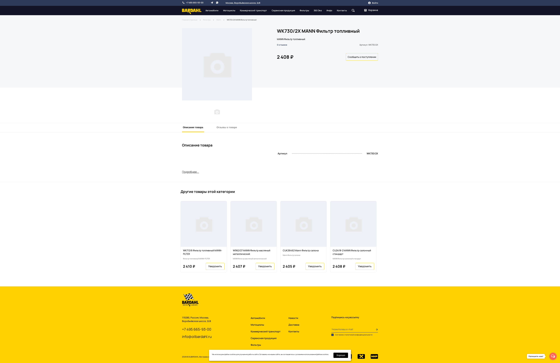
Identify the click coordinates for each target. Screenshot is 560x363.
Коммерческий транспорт (253, 10)
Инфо (329, 10)
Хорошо (341, 355)
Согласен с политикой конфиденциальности (353, 335)
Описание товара (193, 127)
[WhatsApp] (217, 2)
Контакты (342, 10)
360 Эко (318, 10)
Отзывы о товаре (227, 127)
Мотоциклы (229, 10)
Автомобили (211, 10)
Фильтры (304, 10)
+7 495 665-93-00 (194, 2)
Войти (375, 2)
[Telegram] (211, 2)
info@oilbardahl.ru (197, 336)
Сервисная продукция (283, 10)
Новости (293, 318)
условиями (300, 354)
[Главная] (191, 11)
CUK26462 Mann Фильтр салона (301, 250)
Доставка (293, 324)
